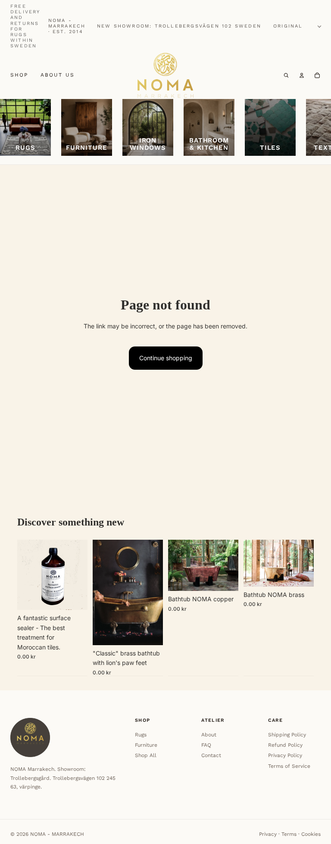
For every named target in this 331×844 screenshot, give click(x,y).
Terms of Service (289, 766)
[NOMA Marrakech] (165, 75)
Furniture (146, 745)
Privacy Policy (285, 755)
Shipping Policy (287, 735)
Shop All (145, 755)
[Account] (301, 75)
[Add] (74, 597)
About (208, 735)
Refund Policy (285, 745)
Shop (19, 75)
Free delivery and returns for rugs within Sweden (25, 26)
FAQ (206, 745)
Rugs (141, 735)
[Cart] (317, 75)
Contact (211, 755)
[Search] (286, 75)
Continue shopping (165, 358)
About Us (58, 75)
